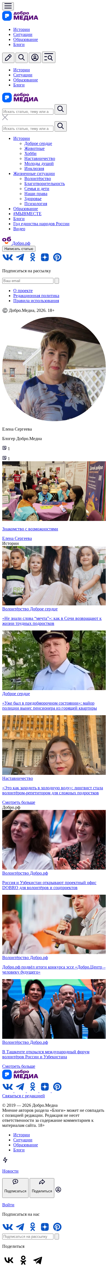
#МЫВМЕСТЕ (27, 213)
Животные (34, 148)
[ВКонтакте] (9, 1260)
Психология (35, 203)
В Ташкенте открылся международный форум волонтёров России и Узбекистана (45, 1054)
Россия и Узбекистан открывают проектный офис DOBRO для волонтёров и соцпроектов (49, 885)
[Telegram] (37, 1260)
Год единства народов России (41, 223)
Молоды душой (39, 163)
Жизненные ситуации (34, 173)
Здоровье (33, 198)
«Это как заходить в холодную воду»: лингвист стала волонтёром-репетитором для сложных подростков (52, 790)
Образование (25, 39)
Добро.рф (39, 873)
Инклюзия (34, 168)
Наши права (35, 193)
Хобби (30, 153)
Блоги (19, 44)
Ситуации (22, 34)
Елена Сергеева (17, 538)
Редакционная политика (36, 295)
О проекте (23, 290)
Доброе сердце (38, 143)
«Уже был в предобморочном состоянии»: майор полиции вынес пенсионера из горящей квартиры (49, 705)
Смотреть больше (18, 802)
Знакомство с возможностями (30, 528)
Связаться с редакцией (23, 1095)
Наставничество (39, 158)
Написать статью (18, 249)
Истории (21, 29)
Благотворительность (44, 183)
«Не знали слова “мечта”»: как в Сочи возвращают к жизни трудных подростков (52, 621)
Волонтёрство (37, 178)
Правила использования (36, 300)
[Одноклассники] (23, 1260)
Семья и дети (36, 188)
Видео (19, 228)
